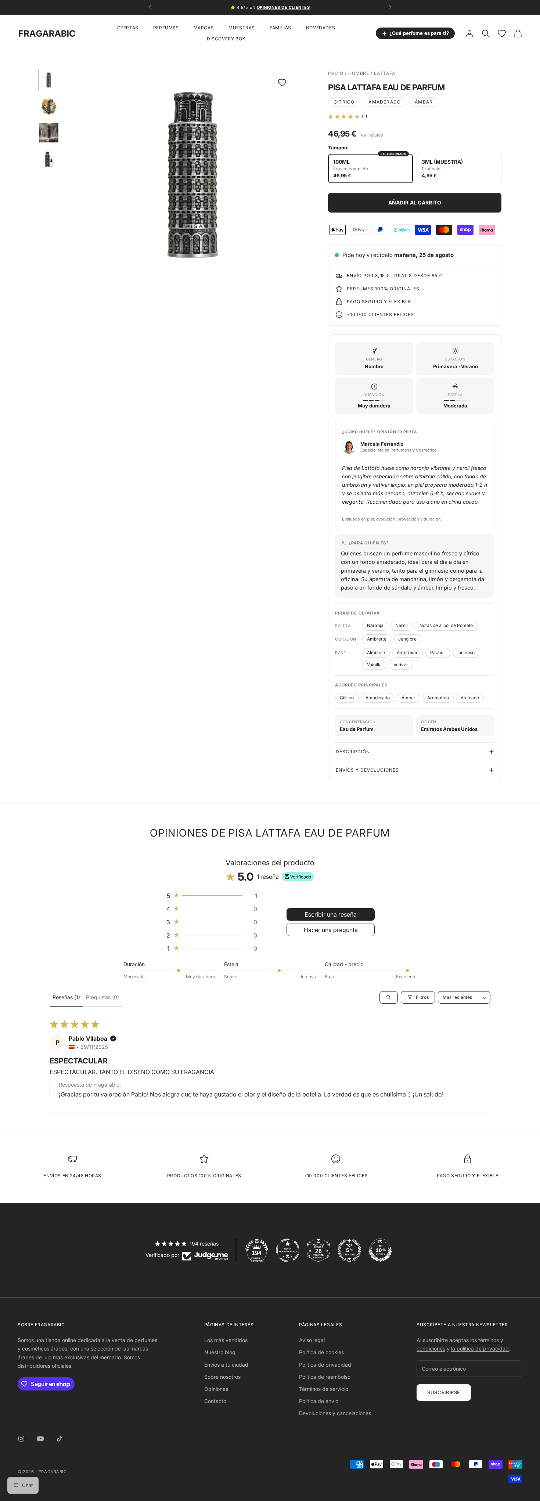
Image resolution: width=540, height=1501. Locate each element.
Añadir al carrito (415, 202)
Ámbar (424, 102)
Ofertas (127, 27)
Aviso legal (312, 1340)
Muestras (241, 27)
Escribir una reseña (331, 914)
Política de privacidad (325, 1365)
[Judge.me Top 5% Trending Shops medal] (349, 1250)
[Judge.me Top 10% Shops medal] (380, 1250)
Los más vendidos (226, 1340)
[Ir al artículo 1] (49, 80)
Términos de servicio (323, 1389)
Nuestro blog (219, 1352)
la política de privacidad (480, 1348)
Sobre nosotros (222, 1377)
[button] (344, 116)
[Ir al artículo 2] (49, 106)
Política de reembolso (324, 1377)
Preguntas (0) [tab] (102, 997)
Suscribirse (443, 1392)
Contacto (215, 1401)
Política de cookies (321, 1352)
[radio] (370, 168)
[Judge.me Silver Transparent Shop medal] (287, 1250)
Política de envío (318, 1401)
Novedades (320, 27)
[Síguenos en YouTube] (40, 1438)
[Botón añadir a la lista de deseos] (282, 82)
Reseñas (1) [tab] (66, 997)
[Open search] (388, 997)
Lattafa (384, 73)
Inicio (335, 73)
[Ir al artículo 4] (49, 159)
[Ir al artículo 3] (49, 133)
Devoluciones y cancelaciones (335, 1413)
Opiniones (216, 1389)
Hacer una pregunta (331, 929)
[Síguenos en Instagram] (21, 1438)
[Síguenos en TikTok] (59, 1438)
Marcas (204, 27)
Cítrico (344, 102)
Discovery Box (226, 38)
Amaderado (384, 102)
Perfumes (166, 27)
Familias (280, 27)
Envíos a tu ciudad (226, 1365)
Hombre (359, 73)
